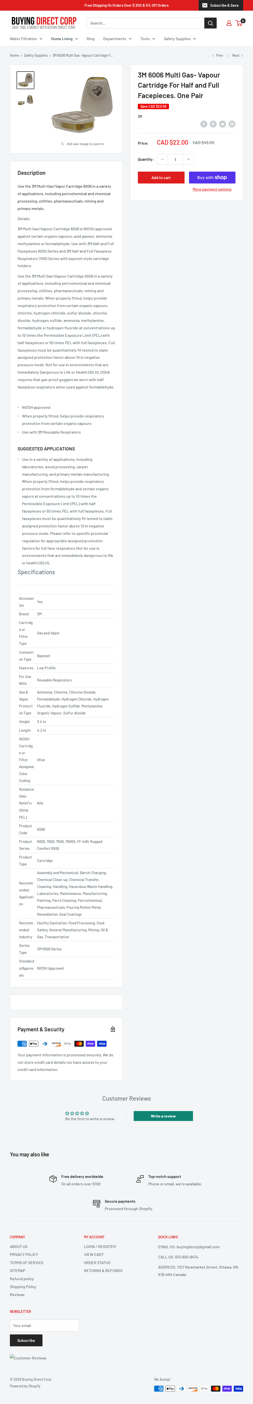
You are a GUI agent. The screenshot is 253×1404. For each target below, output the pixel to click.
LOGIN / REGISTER (100, 1246)
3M (140, 116)
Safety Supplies (177, 38)
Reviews (17, 1294)
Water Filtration (23, 38)
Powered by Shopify (25, 1386)
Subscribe (26, 1340)
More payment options (212, 189)
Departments (114, 38)
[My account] (229, 23)
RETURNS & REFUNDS (103, 1270)
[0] (239, 23)
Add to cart (161, 177)
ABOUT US (18, 1246)
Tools (145, 38)
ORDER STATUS (97, 1262)
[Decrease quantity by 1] (162, 159)
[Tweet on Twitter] (222, 124)
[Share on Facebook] (203, 124)
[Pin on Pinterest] (213, 124)
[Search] (210, 23)
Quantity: (146, 159)
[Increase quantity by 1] (188, 159)
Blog (91, 38)
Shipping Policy (23, 1286)
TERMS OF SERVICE (27, 1262)
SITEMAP (17, 1270)
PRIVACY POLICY (24, 1254)
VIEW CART (94, 1254)
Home (14, 55)
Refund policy (22, 1278)
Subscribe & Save (224, 5)
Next (235, 55)
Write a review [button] (163, 1116)
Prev (219, 55)
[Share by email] (232, 124)
